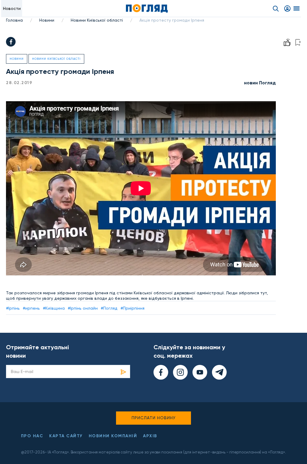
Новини (46, 20)
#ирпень (31, 308)
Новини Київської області (97, 20)
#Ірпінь (13, 308)
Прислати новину (154, 417)
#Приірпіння (133, 308)
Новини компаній (113, 435)
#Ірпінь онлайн (83, 308)
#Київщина (54, 308)
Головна (14, 20)
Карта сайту (66, 435)
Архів (150, 435)
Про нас (32, 435)
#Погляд (109, 308)
